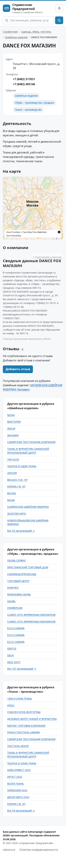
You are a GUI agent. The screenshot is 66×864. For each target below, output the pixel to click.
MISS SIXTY (13, 662)
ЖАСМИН (12, 435)
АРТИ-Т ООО (14, 776)
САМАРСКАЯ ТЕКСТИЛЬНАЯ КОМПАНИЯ (31, 442)
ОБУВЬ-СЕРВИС (16, 560)
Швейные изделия (16, 37)
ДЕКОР (11, 428)
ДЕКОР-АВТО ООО (18, 797)
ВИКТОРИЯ (14, 421)
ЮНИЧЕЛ (12, 587)
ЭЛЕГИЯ (12, 473)
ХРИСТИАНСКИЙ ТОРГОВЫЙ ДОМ (27, 567)
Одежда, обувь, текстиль (36, 31)
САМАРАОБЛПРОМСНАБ (21, 574)
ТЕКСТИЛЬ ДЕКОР (18, 746)
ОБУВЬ (11, 601)
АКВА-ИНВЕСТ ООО (19, 770)
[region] (33, 208)
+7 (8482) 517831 (24, 79)
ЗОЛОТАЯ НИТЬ (16, 513)
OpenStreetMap (13, 235)
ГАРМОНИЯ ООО (17, 790)
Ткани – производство (28, 109)
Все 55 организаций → (21, 530)
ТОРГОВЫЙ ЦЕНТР (18, 581)
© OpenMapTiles (29, 231)
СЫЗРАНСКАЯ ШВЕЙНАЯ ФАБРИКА (28, 506)
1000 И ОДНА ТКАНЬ (19, 698)
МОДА (11, 415)
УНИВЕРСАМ (14, 608)
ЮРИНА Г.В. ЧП (16, 486)
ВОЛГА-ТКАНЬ (15, 783)
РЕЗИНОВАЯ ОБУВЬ (19, 594)
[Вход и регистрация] (59, 8)
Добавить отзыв (18, 369)
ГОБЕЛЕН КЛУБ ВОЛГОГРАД (23, 712)
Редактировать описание (47, 257)
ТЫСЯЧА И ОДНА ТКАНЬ (21, 466)
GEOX (10, 655)
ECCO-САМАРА (15, 628)
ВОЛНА (11, 493)
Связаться (9, 849)
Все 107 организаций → (21, 668)
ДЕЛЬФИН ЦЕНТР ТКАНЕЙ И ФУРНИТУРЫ (32, 718)
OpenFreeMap (13, 231)
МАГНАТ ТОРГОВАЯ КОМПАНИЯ (26, 725)
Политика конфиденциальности (38, 849)
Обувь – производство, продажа (34, 102)
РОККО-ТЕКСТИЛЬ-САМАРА (23, 732)
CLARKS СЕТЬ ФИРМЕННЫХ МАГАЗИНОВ (31, 614)
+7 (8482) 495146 (24, 84)
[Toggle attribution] (59, 232)
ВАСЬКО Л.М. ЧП (17, 479)
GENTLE (11, 648)
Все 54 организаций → (21, 810)
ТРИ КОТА (13, 459)
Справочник (10, 31)
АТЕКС (11, 705)
